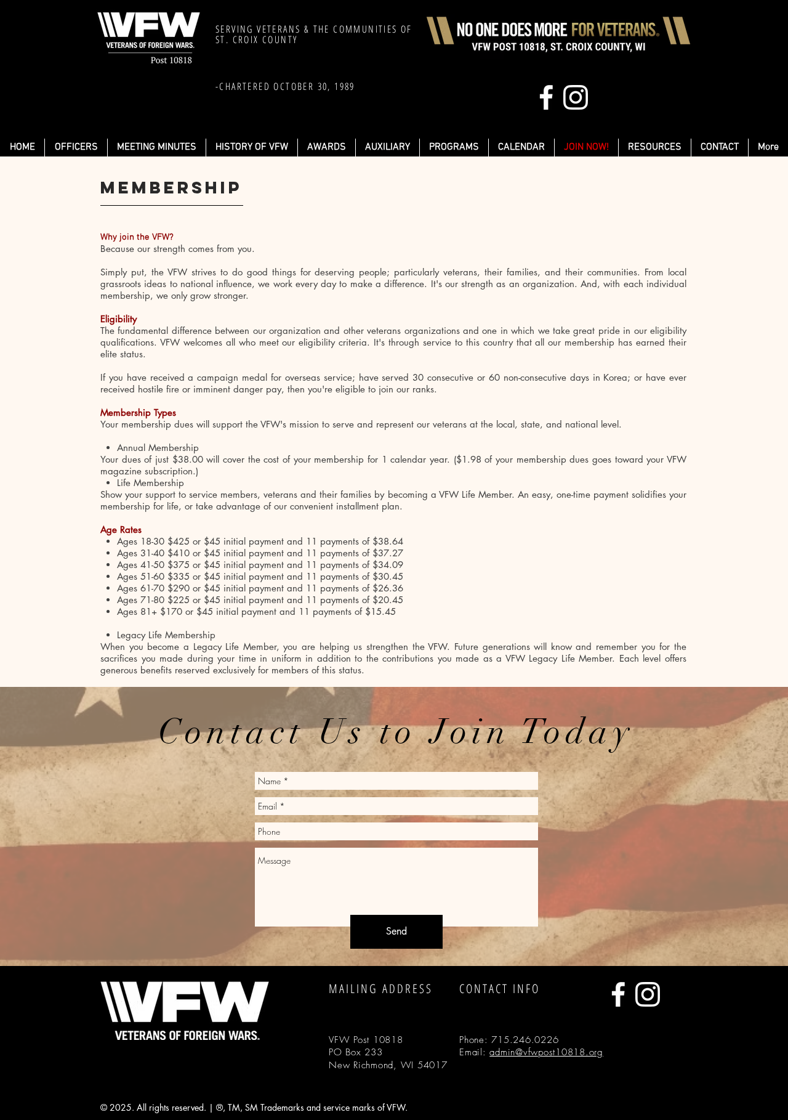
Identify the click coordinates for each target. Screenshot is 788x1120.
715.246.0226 (524, 1040)
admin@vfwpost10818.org (546, 1052)
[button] (454, 147)
